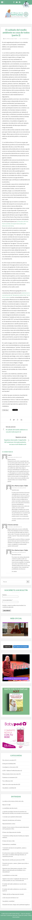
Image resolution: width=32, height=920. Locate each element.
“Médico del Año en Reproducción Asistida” (13, 894)
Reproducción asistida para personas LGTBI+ (13, 860)
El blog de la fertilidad (7, 763)
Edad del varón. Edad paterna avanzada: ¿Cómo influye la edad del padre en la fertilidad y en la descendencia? (14, 870)
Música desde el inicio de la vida (10, 774)
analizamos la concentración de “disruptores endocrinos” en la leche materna (16, 295)
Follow (6, 410)
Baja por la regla (6, 804)
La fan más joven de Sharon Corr (10, 897)
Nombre (4, 595)
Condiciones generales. (12, 915)
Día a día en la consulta (8, 760)
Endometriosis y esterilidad (9, 844)
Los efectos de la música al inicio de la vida (12, 801)
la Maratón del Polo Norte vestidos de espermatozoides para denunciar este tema (15, 224)
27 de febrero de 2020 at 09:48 (19, 487)
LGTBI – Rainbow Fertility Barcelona (11, 770)
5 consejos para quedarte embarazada (12, 816)
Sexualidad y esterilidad (8, 788)
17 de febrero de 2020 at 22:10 (15, 527)
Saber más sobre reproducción (10, 784)
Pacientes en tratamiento (8, 777)
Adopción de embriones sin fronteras (11, 820)
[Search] (28, 581)
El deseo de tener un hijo (8, 841)
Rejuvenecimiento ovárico (8, 823)
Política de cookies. (23, 915)
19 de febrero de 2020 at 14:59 (15, 457)
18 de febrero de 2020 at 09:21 (19, 552)
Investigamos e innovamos (9, 767)
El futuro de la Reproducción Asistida (11, 832)
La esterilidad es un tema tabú (9, 875)
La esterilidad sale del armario (9, 808)
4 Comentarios (25, 38)
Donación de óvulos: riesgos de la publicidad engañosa (16, 904)
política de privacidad (18, 605)
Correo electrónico (7, 600)
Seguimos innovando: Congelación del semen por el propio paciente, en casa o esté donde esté (15, 442)
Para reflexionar (6, 781)
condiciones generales (7, 607)
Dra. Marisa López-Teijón (11, 38)
